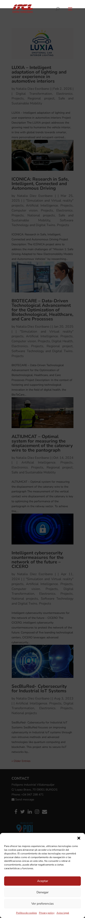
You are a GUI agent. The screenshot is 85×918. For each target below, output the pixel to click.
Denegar (42, 892)
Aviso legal (63, 912)
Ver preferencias (42, 904)
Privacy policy (46, 912)
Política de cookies (26, 912)
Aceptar (42, 881)
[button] (79, 838)
